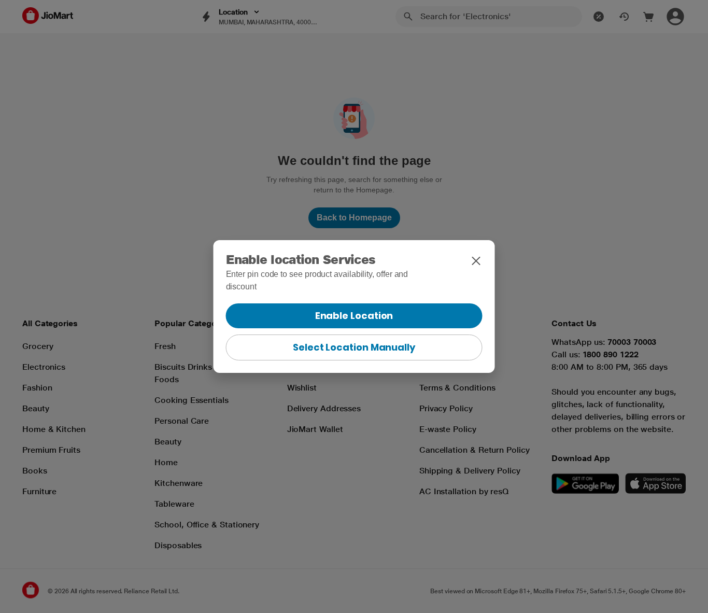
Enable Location (354, 315)
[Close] (476, 261)
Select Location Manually (354, 347)
